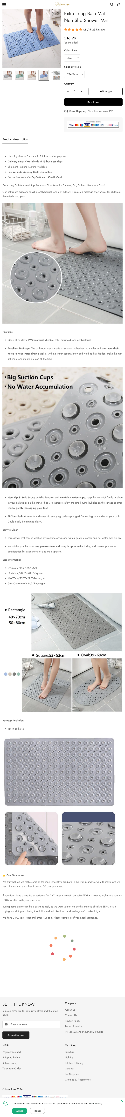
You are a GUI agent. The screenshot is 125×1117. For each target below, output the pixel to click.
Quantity (69, 84)
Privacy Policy (72, 1021)
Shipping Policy (11, 1057)
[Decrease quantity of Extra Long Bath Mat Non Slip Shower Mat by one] (67, 91)
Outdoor (69, 1068)
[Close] (121, 1100)
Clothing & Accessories (77, 1079)
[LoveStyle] (62, 4)
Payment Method (11, 1052)
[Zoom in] (54, 16)
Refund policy (10, 1063)
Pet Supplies (71, 1074)
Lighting (69, 1057)
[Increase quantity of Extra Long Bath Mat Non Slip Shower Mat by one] (81, 91)
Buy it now (93, 102)
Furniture (69, 1052)
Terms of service (73, 1026)
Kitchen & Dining (74, 1063)
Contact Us (71, 1015)
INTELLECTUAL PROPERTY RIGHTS (84, 1032)
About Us (70, 1010)
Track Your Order (11, 1068)
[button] (119, 4)
